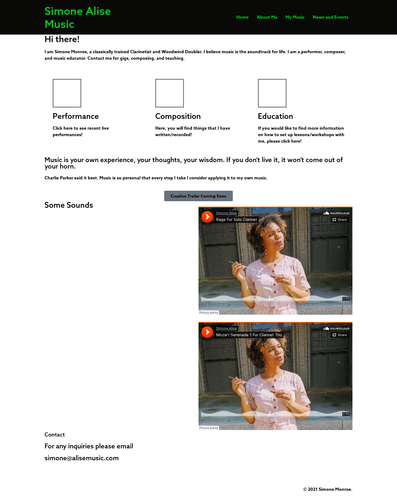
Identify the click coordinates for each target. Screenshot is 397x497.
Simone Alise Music (78, 17)
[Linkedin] (80, 221)
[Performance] (67, 93)
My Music (295, 17)
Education (275, 116)
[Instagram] (51, 221)
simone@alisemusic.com (82, 458)
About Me (267, 17)
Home (242, 17)
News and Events (330, 17)
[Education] (272, 93)
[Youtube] (66, 221)
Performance (76, 116)
